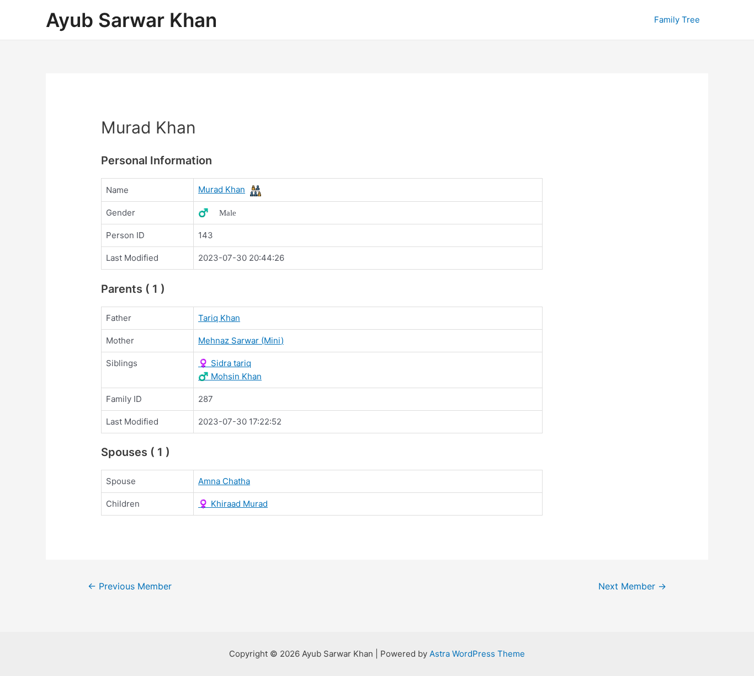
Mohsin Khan (230, 376)
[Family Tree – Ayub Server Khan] (255, 190)
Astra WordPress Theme (477, 653)
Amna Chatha (224, 481)
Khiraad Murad (233, 503)
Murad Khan (221, 189)
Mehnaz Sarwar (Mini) (241, 340)
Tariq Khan (219, 318)
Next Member (632, 586)
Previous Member (130, 586)
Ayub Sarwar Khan (131, 19)
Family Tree (677, 19)
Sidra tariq (224, 363)
